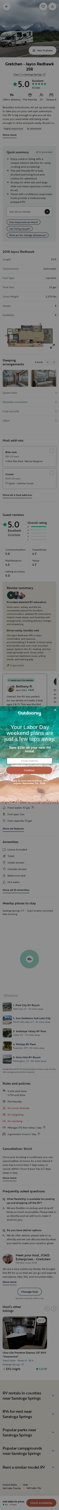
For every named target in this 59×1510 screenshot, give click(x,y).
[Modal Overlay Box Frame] (29, 755)
